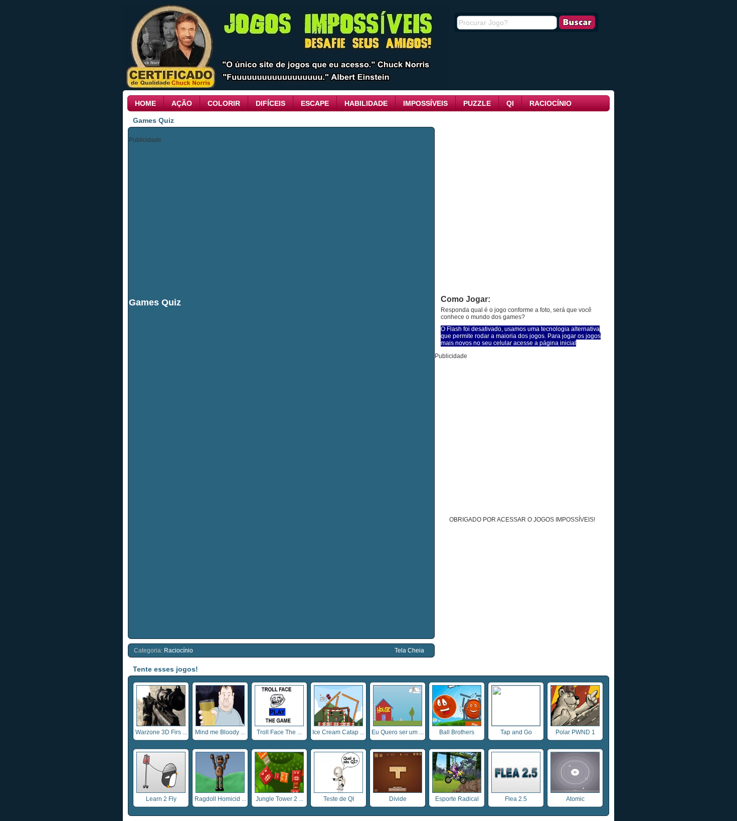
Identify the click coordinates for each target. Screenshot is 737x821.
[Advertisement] (282, 219)
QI (510, 103)
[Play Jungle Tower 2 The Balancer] (279, 790)
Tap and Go (516, 732)
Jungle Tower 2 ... (279, 798)
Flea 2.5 (516, 798)
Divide (398, 798)
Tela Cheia (409, 650)
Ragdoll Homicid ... (220, 798)
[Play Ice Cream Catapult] (338, 724)
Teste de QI (338, 798)
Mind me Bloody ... (220, 732)
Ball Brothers (456, 732)
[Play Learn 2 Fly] (161, 790)
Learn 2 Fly (161, 798)
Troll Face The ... (279, 732)
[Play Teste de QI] (338, 790)
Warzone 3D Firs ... (161, 732)
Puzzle (477, 103)
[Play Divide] (397, 790)
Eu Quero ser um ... (398, 732)
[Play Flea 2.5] (515, 790)
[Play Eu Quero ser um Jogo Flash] (397, 724)
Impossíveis (425, 103)
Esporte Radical (457, 798)
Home (145, 103)
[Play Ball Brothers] (456, 724)
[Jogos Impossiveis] (286, 86)
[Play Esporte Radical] (456, 790)
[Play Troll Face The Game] (279, 724)
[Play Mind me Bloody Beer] (220, 724)
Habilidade (366, 103)
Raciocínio (550, 103)
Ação (181, 103)
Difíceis (270, 103)
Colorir (224, 103)
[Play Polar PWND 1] (575, 724)
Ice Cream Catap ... (338, 732)
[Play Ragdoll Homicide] (220, 790)
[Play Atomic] (575, 790)
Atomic (575, 798)
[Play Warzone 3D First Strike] (161, 724)
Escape (315, 103)
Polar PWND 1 (575, 732)
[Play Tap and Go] (515, 723)
